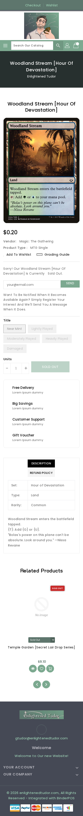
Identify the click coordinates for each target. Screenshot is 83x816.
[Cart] (76, 45)
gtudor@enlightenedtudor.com (41, 738)
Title (7, 320)
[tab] (41, 463)
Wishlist (52, 5)
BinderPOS (66, 798)
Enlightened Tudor (41, 76)
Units (7, 359)
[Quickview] (33, 668)
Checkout (33, 5)
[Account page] (67, 45)
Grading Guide (57, 254)
